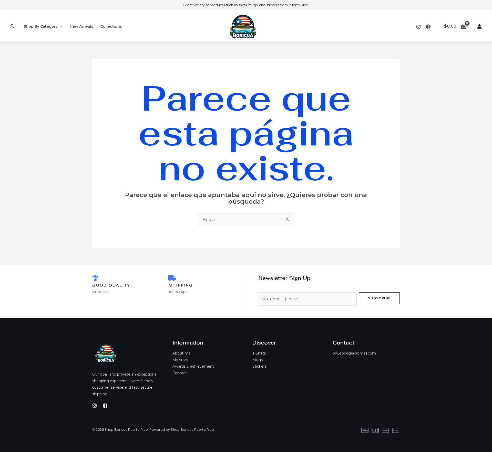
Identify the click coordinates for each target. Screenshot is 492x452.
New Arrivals (81, 26)
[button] (12, 26)
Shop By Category (41, 26)
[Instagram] (418, 26)
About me (181, 353)
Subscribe (379, 298)
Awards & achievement (193, 366)
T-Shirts (259, 353)
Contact (179, 373)
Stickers (259, 366)
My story (180, 360)
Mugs (257, 360)
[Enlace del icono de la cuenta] (479, 26)
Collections (111, 26)
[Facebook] (428, 26)
